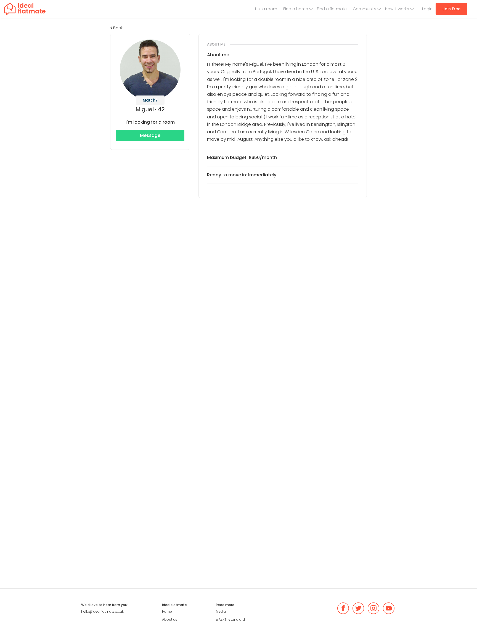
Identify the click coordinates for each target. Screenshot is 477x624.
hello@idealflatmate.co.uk (102, 611)
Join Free (451, 9)
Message (150, 135)
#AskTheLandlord (230, 619)
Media (221, 611)
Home (167, 611)
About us (169, 619)
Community (364, 9)
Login (427, 9)
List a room (266, 9)
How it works (397, 9)
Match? (150, 100)
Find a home (295, 9)
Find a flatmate (332, 9)
